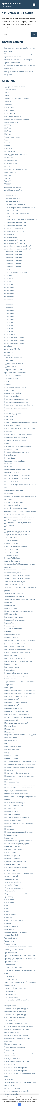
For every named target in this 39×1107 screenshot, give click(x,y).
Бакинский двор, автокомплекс (16, 399)
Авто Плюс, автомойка (13, 190)
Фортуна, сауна (10, 1006)
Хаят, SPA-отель (10, 1020)
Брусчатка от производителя (15, 440)
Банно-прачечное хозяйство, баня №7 (18, 405)
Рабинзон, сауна (10, 835)
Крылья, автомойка (11, 667)
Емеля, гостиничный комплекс (16, 546)
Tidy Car (7, 178)
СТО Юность (9, 929)
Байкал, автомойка (11, 396)
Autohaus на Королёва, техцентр (16, 98)
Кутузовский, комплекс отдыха (16, 673)
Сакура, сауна (9, 870)
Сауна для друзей (11, 876)
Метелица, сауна (10, 741)
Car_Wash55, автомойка (13, 116)
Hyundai (7, 146)
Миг (5, 744)
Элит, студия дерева (12, 1088)
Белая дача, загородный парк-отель (18, 434)
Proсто (7, 166)
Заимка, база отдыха (12, 561)
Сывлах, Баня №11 (11, 935)
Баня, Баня (8, 417)
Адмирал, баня (10, 367)
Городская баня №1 (11, 481)
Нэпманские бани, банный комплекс (18, 788)
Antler (6, 96)
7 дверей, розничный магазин (15, 87)
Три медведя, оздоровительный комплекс (20, 958)
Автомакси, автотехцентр (14, 231)
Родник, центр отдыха (12, 855)
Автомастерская (10, 237)
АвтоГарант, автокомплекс (14, 205)
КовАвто (7, 632)
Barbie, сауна (9, 107)
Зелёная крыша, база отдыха (15, 582)
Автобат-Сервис (10, 196)
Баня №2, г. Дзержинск (13, 414)
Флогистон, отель (11, 997)
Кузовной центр (10, 670)
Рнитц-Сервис (10, 852)
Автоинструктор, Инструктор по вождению (20, 219)
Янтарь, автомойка (11, 1094)
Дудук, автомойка (11, 540)
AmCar (6, 93)
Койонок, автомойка (12, 635)
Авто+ (6, 193)
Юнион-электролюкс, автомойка (16, 1091)
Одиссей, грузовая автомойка (15, 791)
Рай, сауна (8, 838)
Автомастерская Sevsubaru (14, 240)
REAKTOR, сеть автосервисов (15, 169)
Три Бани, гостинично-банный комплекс (19, 956)
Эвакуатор (8, 1079)
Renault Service (10, 172)
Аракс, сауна (9, 390)
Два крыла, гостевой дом (13, 502)
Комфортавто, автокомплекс (15, 658)
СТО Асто (8, 917)
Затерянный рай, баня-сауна (15, 570)
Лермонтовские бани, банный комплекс (19, 682)
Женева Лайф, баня (12, 558)
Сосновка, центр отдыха (13, 888)
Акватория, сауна (11, 378)
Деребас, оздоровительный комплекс (18, 520)
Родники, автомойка (12, 858)
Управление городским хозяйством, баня (20, 982)
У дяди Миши (9, 964)
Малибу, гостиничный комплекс (16, 711)
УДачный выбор (10, 979)
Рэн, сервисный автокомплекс (16, 867)
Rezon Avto (8, 175)
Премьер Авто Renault (12, 820)
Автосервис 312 (10, 334)
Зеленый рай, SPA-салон (13, 584)
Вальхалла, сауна (11, 449)
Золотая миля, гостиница (14, 596)
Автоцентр (8, 352)
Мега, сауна (8, 732)
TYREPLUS (8, 184)
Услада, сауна (9, 985)
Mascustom (8, 157)
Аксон (6, 381)
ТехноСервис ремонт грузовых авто (18, 947)
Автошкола (8, 361)
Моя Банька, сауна (11, 755)
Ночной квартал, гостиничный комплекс (19, 785)
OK (19, 1104)
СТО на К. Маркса (11, 926)
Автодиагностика (11, 210)
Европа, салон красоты (13, 543)
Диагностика (9, 526)
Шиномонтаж (9, 1065)
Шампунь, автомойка (12, 1059)
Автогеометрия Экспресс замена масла (19, 207)
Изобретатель (9, 605)
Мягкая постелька (11, 758)
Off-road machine (10, 163)
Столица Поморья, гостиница (15, 932)
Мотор (6, 752)
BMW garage (9, 110)
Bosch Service (9, 113)
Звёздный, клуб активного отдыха (17, 576)
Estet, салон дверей (12, 122)
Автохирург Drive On (12, 349)
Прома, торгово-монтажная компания (18, 823)
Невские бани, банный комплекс (16, 773)
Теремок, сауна (10, 944)
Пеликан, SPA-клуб (11, 811)
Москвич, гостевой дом (13, 749)
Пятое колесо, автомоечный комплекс (18, 832)
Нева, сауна (9, 770)
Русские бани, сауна (12, 864)
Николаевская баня (11, 782)
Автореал (8, 275)
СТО (6, 906)
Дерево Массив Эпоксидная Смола (18, 523)
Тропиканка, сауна (11, 961)
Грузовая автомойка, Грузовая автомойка (20, 496)
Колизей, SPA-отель (12, 638)
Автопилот (8, 269)
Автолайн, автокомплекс (13, 228)
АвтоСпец (8, 346)
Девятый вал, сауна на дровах (16, 508)
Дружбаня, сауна (10, 537)
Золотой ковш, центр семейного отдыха (19, 599)
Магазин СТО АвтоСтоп (13, 708)
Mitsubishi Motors (10, 160)
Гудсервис (8, 499)
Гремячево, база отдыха (13, 490)
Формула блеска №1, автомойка (16, 1000)
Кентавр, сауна (10, 626)
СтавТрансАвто (10, 891)
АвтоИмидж (9, 216)
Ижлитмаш (8, 602)
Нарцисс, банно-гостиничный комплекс (19, 767)
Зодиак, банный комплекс (14, 593)
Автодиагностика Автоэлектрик (16, 213)
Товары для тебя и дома (13, 950)
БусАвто (7, 443)
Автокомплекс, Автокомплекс (15, 222)
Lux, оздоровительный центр (15, 155)
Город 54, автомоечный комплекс (17, 475)
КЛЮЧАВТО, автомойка (13, 629)
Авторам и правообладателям (16, 272)
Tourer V (7, 181)
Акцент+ (7, 384)
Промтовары (9, 826)
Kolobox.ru (8, 149)
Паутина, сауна (10, 808)
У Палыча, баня (10, 976)
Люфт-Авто (8, 685)
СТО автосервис (10, 914)
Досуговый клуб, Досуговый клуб (17, 532)
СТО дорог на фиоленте (13, 920)
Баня (6, 411)
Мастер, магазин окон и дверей (16, 723)
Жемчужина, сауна (11, 555)
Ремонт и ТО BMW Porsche (14, 850)
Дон (5, 529)
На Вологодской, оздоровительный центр (20, 761)
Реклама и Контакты (12, 847)
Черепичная (9, 1050)
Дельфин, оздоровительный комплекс (19, 517)
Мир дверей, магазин (12, 746)
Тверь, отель (9, 941)
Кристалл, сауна (10, 664)
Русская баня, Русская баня (15, 861)
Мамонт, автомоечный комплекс (16, 714)
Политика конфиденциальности (16, 817)
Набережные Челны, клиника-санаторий (19, 764)
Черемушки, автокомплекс (14, 1047)
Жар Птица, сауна (11, 549)
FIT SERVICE (9, 125)
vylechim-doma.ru (11, 3)
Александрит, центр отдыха (15, 387)
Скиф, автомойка (11, 879)
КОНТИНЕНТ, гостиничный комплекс (18, 661)
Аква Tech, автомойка (12, 375)
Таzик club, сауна (10, 938)
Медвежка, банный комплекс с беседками (20, 735)
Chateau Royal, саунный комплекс (17, 119)
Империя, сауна (10, 608)
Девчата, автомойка (12, 505)
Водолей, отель (10, 455)
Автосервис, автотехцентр (14, 337)
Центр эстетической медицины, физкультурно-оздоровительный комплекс (17, 1038)
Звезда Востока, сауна (13, 573)
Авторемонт (9, 278)
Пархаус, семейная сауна (14, 805)
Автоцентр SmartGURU (13, 358)
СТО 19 (7, 911)
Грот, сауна (8, 493)
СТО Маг (7, 923)
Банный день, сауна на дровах (16, 408)
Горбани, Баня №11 (11, 473)
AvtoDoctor (8, 104)
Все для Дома (9, 458)
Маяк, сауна (9, 729)
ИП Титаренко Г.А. (11, 614)
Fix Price (7, 128)
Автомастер (9, 234)
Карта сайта (9, 623)
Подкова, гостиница (12, 814)
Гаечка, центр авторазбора (14, 461)
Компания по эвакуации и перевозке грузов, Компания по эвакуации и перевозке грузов (18, 652)
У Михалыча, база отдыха (14, 967)
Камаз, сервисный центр (13, 617)
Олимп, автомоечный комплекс (16, 794)
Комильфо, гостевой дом (14, 646)
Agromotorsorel (10, 90)
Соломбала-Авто (11, 885)
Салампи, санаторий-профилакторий (18, 873)
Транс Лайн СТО (10, 953)
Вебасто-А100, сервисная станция (17, 452)
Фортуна (7, 1003)
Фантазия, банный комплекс (15, 988)
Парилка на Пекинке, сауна (14, 802)
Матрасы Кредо (10, 726)
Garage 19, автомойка (12, 137)
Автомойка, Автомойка (13, 252)
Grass (6, 140)
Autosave (7, 101)
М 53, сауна (8, 688)
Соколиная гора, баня (12, 882)
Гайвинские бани (11, 464)
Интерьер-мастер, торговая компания (18, 611)
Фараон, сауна (9, 991)
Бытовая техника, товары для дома (17, 446)
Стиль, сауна (9, 900)
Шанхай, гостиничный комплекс (16, 1062)
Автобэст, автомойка (12, 199)
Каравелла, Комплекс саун (14, 620)
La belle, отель (9, 152)
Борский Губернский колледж (15, 437)
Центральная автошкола (13, 1044)
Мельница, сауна (11, 738)
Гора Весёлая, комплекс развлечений (18, 470)
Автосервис (9, 284)
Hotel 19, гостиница (11, 143)
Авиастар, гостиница (12, 187)
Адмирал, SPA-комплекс (13, 364)
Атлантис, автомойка (12, 393)
